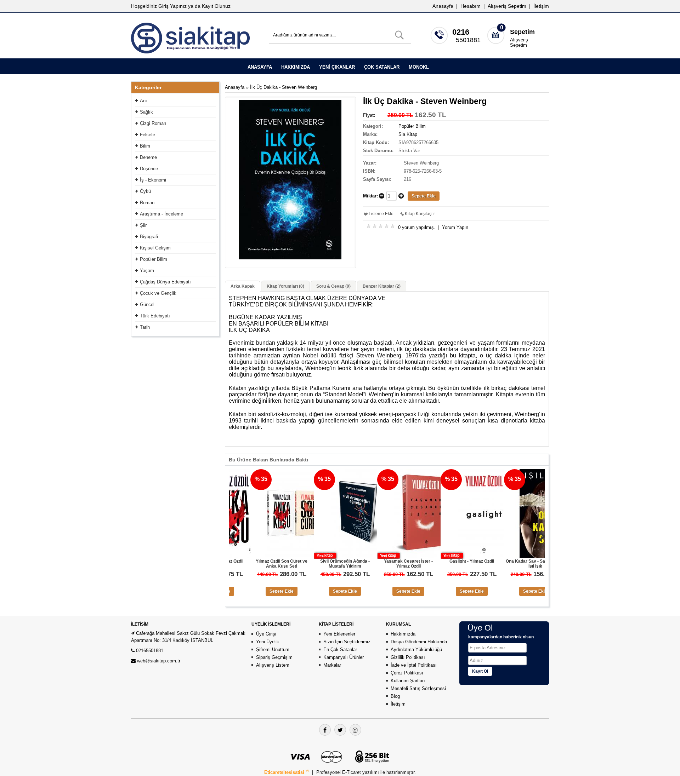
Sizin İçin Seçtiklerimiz (346, 641)
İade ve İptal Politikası (414, 665)
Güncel (147, 304)
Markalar (332, 665)
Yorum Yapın (455, 227)
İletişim (541, 6)
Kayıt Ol (480, 671)
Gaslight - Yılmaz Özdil (450, 561)
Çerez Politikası (407, 673)
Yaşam (147, 270)
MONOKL (419, 67)
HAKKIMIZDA (295, 67)
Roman (147, 202)
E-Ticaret (352, 772)
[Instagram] (355, 730)
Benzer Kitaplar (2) (382, 286)
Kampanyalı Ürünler (343, 657)
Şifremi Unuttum (272, 649)
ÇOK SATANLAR (382, 67)
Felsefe (147, 134)
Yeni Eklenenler (339, 634)
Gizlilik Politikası (408, 657)
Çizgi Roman (153, 123)
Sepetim (522, 31)
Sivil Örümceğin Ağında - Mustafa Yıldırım (323, 564)
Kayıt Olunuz (216, 6)
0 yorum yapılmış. (416, 227)
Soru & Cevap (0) (333, 286)
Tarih (145, 327)
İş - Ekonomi (153, 180)
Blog (395, 696)
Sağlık (146, 112)
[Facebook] (325, 730)
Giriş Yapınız (172, 6)
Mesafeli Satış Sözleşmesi (418, 688)
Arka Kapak (243, 286)
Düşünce (149, 168)
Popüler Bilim (153, 259)
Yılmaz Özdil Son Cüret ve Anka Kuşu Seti (260, 564)
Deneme (148, 157)
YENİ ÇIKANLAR (337, 67)
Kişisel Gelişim (155, 248)
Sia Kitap (407, 134)
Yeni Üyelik (267, 641)
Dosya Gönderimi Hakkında (419, 641)
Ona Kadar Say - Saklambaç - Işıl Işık (513, 564)
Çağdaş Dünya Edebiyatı (165, 281)
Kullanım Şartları (408, 680)
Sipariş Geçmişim (274, 657)
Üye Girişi (266, 634)
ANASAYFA (260, 67)
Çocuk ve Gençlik (158, 293)
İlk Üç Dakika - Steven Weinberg (283, 87)
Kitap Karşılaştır (420, 213)
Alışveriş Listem (272, 665)
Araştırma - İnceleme (161, 214)
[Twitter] (340, 730)
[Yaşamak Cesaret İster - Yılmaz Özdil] (400, 556)
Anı (143, 100)
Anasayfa (442, 6)
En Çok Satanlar (340, 649)
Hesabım (470, 6)
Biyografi (149, 236)
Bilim (145, 146)
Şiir (143, 225)
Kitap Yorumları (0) (285, 286)
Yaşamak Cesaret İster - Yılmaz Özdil (386, 564)
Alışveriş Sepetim (519, 42)
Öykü (145, 191)
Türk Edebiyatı (155, 315)
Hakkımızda (403, 634)
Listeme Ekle (381, 213)
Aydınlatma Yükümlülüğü (416, 649)
